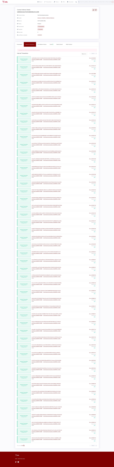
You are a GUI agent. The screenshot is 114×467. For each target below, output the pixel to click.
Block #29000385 (92, 244)
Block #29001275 (92, 220)
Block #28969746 (92, 383)
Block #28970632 (92, 360)
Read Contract (60, 44)
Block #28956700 (92, 437)
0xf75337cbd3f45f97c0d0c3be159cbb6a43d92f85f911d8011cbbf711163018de (46, 96)
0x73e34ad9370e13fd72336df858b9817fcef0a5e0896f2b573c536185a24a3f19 (46, 135)
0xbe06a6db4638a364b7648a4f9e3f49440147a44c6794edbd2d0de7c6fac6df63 (46, 182)
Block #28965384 (92, 399)
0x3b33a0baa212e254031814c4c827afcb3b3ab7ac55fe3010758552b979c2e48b (47, 244)
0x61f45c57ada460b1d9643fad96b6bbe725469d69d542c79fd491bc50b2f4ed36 (47, 414)
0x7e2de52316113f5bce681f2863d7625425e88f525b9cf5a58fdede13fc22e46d (46, 391)
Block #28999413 (92, 251)
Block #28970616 (92, 368)
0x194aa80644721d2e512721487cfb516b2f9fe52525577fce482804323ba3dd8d (46, 220)
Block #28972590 (92, 344)
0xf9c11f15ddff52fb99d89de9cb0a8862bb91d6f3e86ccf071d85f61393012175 (46, 422)
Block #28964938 (92, 406)
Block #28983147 (92, 306)
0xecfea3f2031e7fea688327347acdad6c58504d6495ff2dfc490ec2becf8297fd (46, 352)
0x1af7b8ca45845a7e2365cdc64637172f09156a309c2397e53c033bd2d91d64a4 (47, 213)
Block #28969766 (92, 375)
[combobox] (96, 1)
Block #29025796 (92, 135)
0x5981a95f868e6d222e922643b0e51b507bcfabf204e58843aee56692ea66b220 (46, 151)
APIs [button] (64, 2)
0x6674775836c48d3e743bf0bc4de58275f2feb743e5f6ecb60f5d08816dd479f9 (46, 73)
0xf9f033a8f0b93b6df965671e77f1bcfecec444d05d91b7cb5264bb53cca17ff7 (46, 174)
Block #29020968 (92, 151)
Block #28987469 (92, 282)
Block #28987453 (92, 290)
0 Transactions (41, 26)
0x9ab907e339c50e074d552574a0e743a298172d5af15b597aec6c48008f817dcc (46, 112)
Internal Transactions (29, 44)
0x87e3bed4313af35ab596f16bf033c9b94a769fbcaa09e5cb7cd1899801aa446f (46, 437)
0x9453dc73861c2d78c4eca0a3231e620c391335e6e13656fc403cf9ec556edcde (46, 127)
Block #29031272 (92, 104)
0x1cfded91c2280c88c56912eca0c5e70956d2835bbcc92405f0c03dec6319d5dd (46, 344)
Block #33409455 (92, 58)
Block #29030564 (92, 127)
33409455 (40, 35)
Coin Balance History (42, 44)
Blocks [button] (40, 2)
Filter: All (84, 54)
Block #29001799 (92, 205)
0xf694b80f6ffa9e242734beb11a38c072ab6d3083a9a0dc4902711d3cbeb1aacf (46, 166)
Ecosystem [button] (71, 2)
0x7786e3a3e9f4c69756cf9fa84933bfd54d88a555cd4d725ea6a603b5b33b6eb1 (46, 275)
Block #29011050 (92, 166)
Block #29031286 (92, 96)
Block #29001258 (92, 228)
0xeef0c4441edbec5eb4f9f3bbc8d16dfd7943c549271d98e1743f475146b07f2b (46, 120)
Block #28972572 (92, 352)
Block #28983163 (92, 298)
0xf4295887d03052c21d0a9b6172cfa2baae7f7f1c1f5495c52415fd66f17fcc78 (46, 251)
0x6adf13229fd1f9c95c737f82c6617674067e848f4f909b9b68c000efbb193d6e (46, 290)
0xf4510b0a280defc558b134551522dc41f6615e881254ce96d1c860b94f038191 (46, 65)
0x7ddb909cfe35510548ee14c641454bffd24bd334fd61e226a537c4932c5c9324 (46, 399)
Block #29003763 (92, 197)
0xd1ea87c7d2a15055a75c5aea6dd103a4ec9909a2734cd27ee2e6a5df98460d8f (46, 329)
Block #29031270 (92, 112)
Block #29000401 (92, 236)
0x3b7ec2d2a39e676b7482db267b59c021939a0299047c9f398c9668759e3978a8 (47, 205)
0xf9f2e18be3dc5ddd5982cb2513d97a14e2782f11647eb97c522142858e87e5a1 (46, 81)
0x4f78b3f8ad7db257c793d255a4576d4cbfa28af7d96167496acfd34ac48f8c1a (46, 58)
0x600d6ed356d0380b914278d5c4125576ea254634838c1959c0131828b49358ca (47, 236)
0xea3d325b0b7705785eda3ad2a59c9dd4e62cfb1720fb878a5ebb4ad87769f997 (47, 143)
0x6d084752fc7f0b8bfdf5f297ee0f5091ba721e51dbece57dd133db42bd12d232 (46, 368)
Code (51, 44)
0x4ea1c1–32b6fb (41, 18)
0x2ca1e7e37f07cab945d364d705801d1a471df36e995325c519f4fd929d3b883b (46, 282)
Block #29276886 (92, 73)
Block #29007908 (92, 174)
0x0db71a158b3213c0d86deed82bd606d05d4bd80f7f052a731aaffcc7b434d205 (47, 406)
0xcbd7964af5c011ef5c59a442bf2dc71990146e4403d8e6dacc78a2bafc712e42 (46, 259)
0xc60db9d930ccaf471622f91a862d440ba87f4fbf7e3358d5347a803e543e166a (46, 267)
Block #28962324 (92, 422)
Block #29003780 (92, 189)
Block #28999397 (92, 259)
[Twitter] (16, 462)
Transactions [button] (48, 2)
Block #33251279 (92, 65)
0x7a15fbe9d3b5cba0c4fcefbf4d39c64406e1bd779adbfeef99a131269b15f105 (46, 306)
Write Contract (69, 44)
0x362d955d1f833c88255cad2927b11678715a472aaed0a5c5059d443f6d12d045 (47, 104)
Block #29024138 (92, 143)
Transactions (19, 44)
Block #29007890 (92, 182)
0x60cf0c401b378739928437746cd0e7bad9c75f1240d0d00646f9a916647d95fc (46, 298)
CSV (22, 445)
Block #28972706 (92, 337)
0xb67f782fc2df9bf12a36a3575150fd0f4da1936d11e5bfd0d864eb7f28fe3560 (46, 383)
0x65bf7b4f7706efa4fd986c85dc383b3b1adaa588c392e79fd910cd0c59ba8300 (46, 189)
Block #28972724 (92, 329)
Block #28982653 (92, 321)
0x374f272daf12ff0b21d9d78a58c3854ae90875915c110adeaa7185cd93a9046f (46, 360)
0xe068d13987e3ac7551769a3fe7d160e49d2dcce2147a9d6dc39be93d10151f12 (46, 89)
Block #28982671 (92, 313)
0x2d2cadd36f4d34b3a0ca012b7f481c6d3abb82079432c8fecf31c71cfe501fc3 (46, 321)
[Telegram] (18, 462)
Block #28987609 (92, 275)
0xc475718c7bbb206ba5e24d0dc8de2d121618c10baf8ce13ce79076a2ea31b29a (47, 337)
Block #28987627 (92, 267)
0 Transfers (40, 29)
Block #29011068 (92, 158)
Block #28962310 (92, 430)
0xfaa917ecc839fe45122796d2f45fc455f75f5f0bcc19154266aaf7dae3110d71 (46, 158)
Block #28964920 (92, 414)
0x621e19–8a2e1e (50, 18)
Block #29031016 (92, 120)
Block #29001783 (92, 213)
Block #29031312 (92, 81)
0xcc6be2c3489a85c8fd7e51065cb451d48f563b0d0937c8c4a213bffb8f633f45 (46, 375)
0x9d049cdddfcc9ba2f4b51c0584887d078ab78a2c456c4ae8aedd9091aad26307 (47, 313)
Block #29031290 (92, 89)
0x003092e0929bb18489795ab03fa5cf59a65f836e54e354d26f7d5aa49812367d (46, 197)
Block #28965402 (92, 391)
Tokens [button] (57, 2)
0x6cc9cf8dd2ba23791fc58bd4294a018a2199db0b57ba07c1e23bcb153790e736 (47, 430)
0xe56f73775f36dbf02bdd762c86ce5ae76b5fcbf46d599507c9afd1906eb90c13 (46, 228)
